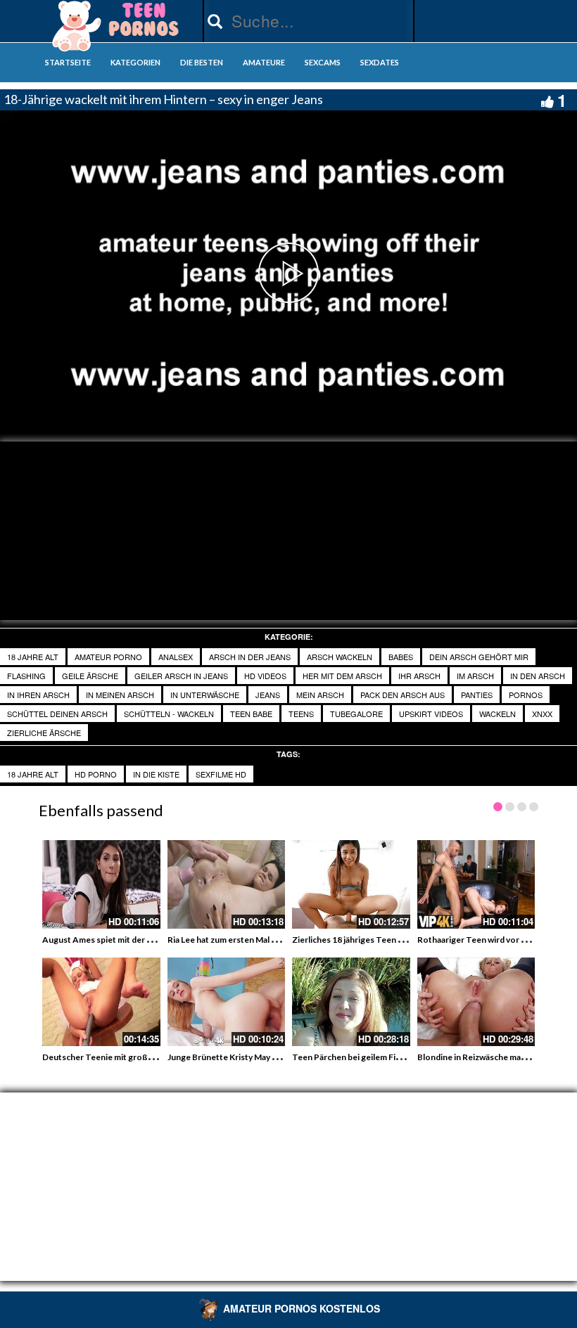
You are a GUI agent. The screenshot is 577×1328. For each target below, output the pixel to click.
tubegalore (356, 713)
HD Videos (265, 675)
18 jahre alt (32, 774)
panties (477, 694)
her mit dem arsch (342, 675)
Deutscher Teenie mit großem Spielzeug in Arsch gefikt (149, 1057)
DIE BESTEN (201, 62)
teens (301, 713)
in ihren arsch (38, 694)
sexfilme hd (221, 774)
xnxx (542, 713)
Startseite (68, 62)
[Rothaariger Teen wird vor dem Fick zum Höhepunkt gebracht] (476, 884)
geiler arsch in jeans (181, 675)
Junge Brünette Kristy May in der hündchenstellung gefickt (280, 1057)
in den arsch (537, 675)
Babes (400, 656)
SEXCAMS (323, 62)
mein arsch (320, 694)
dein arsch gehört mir (478, 656)
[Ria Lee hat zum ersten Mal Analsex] (226, 884)
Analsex (175, 656)
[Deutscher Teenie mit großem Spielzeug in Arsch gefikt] (101, 1002)
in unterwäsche (204, 694)
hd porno (96, 774)
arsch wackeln (339, 656)
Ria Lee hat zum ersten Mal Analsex (234, 939)
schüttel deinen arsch (57, 713)
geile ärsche (90, 675)
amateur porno (108, 656)
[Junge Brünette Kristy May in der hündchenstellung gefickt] (226, 1002)
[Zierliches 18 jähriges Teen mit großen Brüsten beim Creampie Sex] (351, 884)
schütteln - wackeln (169, 713)
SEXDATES (379, 62)
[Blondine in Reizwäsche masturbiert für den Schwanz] (476, 1002)
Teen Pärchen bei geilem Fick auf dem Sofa (374, 1057)
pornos (526, 694)
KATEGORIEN (135, 62)
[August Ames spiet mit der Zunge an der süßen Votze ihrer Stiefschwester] (101, 884)
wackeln (497, 713)
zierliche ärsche (44, 732)
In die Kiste (156, 774)
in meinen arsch (120, 694)
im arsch (475, 675)
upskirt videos (431, 713)
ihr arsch (419, 675)
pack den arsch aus (402, 694)
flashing (26, 675)
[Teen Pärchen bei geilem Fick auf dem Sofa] (351, 1002)
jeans (267, 694)
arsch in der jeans (250, 656)
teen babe (251, 713)
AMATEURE (264, 62)
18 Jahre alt (32, 656)
